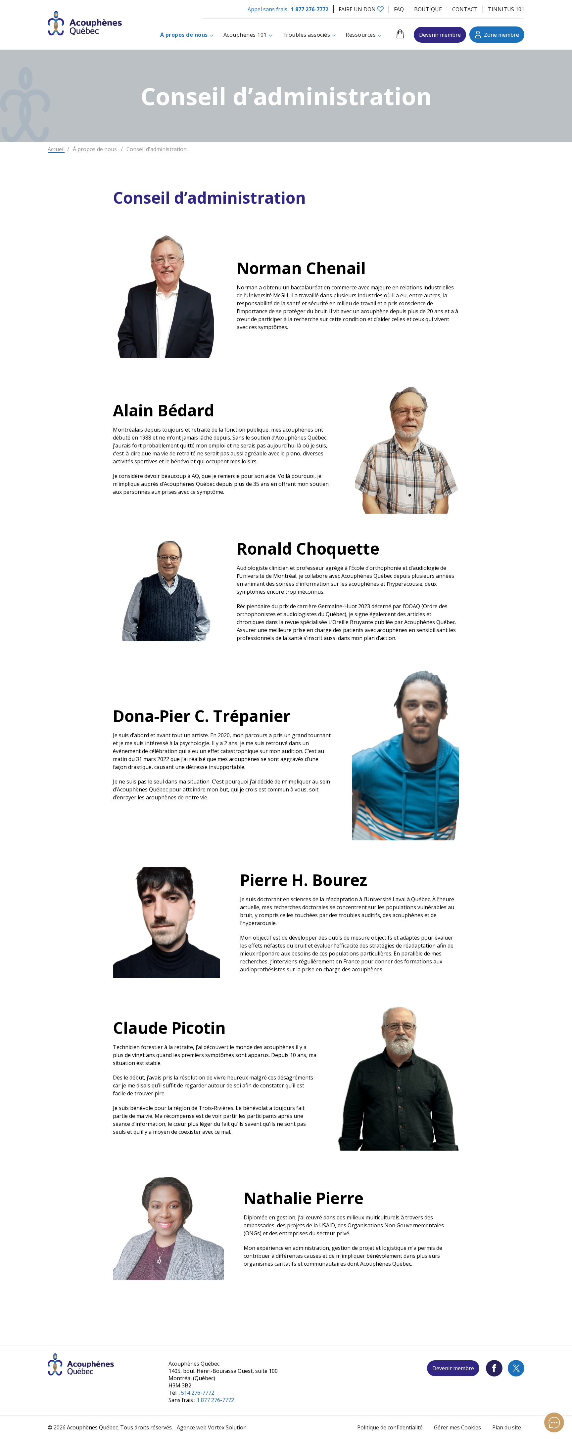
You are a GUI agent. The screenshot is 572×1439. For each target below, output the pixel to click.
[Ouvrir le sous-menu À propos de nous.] (211, 34)
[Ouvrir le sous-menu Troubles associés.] (334, 34)
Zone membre (501, 34)
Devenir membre (440, 34)
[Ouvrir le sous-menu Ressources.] (379, 34)
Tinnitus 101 (506, 9)
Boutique (428, 9)
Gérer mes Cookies (457, 1427)
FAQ (399, 9)
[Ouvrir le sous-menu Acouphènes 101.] (270, 34)
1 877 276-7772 (309, 9)
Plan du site (506, 1427)
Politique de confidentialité (390, 1427)
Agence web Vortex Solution (212, 1427)
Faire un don (357, 9)
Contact (465, 9)
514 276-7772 (197, 1392)
